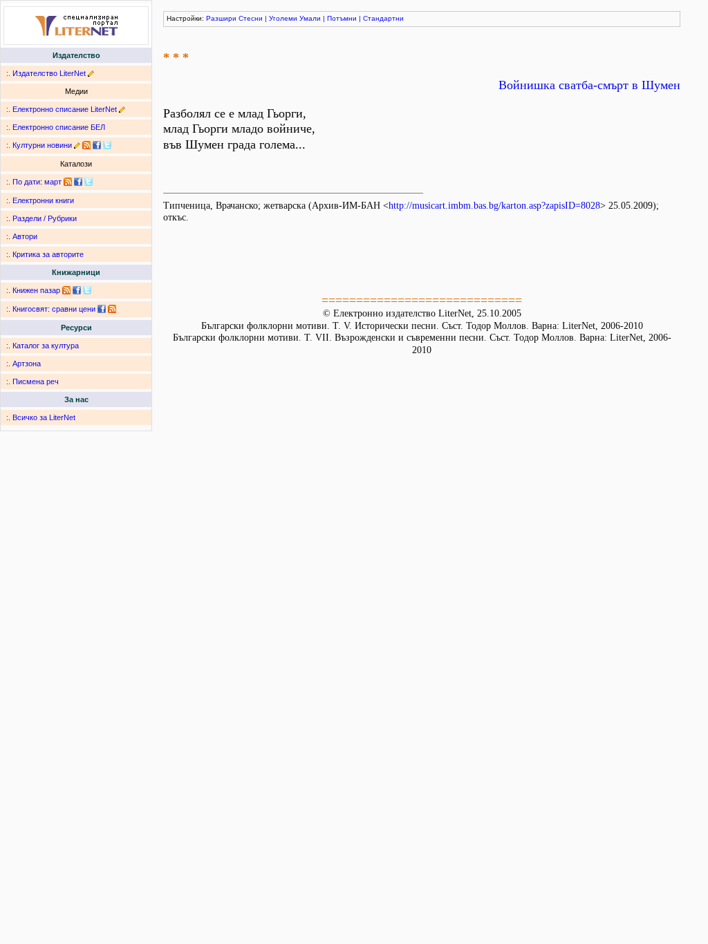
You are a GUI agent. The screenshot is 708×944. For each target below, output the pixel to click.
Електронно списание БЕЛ (58, 127)
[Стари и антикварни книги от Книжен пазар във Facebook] (77, 290)
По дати (26, 182)
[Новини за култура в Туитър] (107, 145)
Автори (24, 236)
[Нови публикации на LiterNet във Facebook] (78, 182)
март (53, 182)
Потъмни (342, 18)
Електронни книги (43, 200)
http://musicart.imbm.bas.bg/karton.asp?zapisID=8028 (494, 205)
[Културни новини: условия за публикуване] (77, 145)
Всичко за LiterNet (43, 417)
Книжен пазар (36, 290)
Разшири (221, 18)
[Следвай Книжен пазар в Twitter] (87, 290)
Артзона (26, 363)
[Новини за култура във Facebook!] (97, 145)
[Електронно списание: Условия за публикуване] (122, 109)
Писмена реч (35, 381)
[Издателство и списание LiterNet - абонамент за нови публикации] (68, 182)
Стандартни (383, 18)
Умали (310, 18)
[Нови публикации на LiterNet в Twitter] (88, 182)
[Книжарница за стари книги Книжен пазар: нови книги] (66, 290)
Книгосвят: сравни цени (53, 309)
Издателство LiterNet (49, 73)
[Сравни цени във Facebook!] (101, 309)
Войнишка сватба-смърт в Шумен (589, 85)
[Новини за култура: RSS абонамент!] (86, 145)
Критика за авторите (48, 254)
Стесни (251, 18)
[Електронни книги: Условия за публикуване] (91, 73)
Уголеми (283, 18)
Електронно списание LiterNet (64, 109)
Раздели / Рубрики (44, 218)
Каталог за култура (45, 345)
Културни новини (42, 145)
